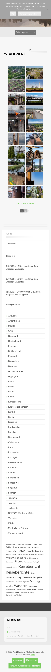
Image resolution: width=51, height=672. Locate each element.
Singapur (12, 488)
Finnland (12, 356)
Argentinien (14, 321)
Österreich (13, 442)
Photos (18, 561)
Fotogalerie (13, 361)
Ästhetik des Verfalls (14, 595)
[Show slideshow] (25, 204)
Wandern (20, 585)
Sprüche (26, 582)
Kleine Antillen (23, 554)
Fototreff (12, 366)
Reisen (33, 573)
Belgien (11, 326)
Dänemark (13, 336)
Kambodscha (14, 402)
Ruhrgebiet (37, 578)
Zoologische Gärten (18, 528)
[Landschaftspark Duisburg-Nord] (16, 72)
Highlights (13, 376)
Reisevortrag (13, 577)
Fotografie (11, 551)
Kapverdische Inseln (18, 407)
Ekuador (12, 346)
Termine (12, 503)
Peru (10, 447)
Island (11, 391)
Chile (10, 331)
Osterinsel (9, 562)
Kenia (11, 417)
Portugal (12, 457)
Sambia (11, 473)
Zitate (11, 523)
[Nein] (47, 9)
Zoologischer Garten (27, 592)
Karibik (11, 412)
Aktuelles (12, 316)
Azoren (28, 545)
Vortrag (35, 581)
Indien (11, 381)
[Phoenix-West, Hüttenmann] (34, 192)
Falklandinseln (15, 351)
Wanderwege (21, 589)
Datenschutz (14, 632)
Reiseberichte (15, 462)
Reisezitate (27, 578)
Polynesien (13, 452)
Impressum (13, 628)
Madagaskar (14, 427)
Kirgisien (12, 422)
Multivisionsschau (17, 557)
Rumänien (13, 467)
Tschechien (13, 508)
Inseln (11, 387)
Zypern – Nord (15, 533)
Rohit (33, 655)
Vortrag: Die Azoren (32, 292)
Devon (40, 544)
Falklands (35, 547)
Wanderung (32, 586)
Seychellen (13, 478)
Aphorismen (10, 544)
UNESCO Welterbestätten (21, 513)
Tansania (12, 498)
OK (13, 14)
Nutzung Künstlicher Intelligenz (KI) (24, 636)
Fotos (21, 551)
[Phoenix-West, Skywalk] (34, 72)
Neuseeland (14, 437)
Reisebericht (29, 566)
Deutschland (14, 341)
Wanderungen (10, 589)
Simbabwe (13, 483)
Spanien (12, 493)
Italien (11, 397)
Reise (15, 567)
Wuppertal (10, 592)
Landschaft (33, 554)
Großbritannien (16, 371)
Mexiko (12, 432)
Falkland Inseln (25, 547)
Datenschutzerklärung (29, 14)
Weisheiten (31, 590)
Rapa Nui (9, 567)
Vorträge (12, 518)
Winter (40, 589)
